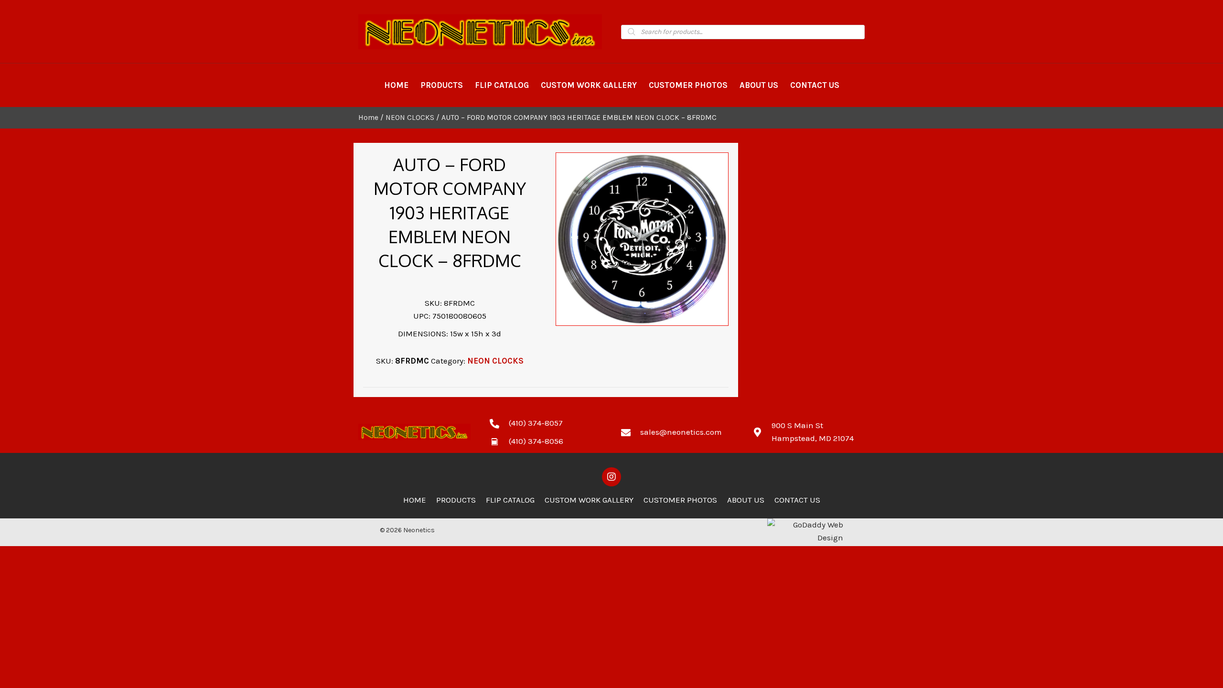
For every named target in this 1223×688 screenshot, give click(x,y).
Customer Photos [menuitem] (680, 500)
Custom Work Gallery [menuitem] (589, 500)
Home (368, 117)
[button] (611, 476)
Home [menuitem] (414, 500)
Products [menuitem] (456, 500)
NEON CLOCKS (410, 117)
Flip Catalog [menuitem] (510, 500)
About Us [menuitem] (745, 500)
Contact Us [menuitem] (797, 500)
